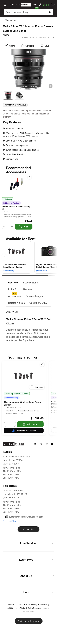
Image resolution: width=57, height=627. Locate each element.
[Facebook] (46, 444)
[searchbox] (28, 12)
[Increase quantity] (12, 226)
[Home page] (20, 5)
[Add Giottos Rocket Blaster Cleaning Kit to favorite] (29, 177)
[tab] (13, 282)
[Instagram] (41, 444)
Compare (29, 45)
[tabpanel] (28, 324)
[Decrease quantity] (4, 226)
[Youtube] (52, 444)
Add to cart (32, 424)
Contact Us (28, 529)
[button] (53, 4)
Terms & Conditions (15, 604)
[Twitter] (35, 444)
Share (12, 45)
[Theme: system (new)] (35, 4)
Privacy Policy (31, 604)
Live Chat (11, 521)
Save (47, 45)
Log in (46, 4)
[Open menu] (5, 5)
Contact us (8, 113)
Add (26, 226)
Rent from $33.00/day (26, 430)
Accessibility (44, 604)
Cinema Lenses (12, 20)
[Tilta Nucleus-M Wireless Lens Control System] (24, 375)
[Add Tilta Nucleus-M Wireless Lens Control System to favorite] (42, 364)
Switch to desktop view (28, 621)
